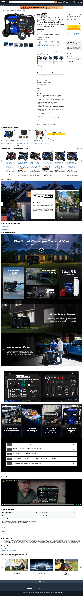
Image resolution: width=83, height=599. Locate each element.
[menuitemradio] (78, 504)
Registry (76, 5)
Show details (52, 140)
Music (80, 5)
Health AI (7, 5)
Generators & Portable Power (15, 10)
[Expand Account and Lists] (70, 2)
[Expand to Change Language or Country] (61, 2)
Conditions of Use (25, 592)
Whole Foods (46, 5)
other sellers (52, 51)
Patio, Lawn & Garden (5, 10)
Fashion (71, 5)
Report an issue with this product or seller (47, 124)
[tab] (19, 302)
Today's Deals (53, 5)
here (3, 525)
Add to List (69, 53)
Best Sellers (27, 5)
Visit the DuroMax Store (42, 16)
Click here (31, 527)
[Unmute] (80, 504)
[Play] (2, 504)
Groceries (40, 5)
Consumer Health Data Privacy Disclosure (42, 592)
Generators (23, 10)
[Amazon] (4, 2)
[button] (2, 5)
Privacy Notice (31, 592)
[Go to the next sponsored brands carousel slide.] (81, 567)
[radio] (6, 45)
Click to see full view (18, 41)
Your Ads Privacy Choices (55, 592)
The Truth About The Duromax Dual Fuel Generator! (16, 481)
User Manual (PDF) (5, 226)
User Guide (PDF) (5, 229)
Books (58, 5)
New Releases (34, 5)
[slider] (39, 504)
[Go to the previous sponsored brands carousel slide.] (2, 567)
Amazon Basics (20, 5)
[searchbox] (33, 2)
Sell (68, 5)
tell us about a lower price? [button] (15, 533)
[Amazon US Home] (29, 589)
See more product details (43, 122)
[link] (24, 134)
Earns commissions (18, 480)
